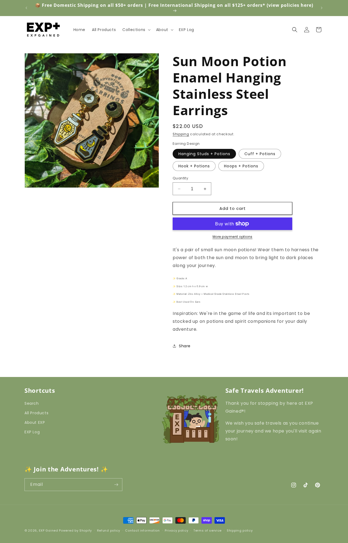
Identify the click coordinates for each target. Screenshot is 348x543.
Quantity (180, 178)
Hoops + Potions (241, 166)
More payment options (233, 236)
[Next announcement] (322, 8)
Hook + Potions (194, 166)
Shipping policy (240, 530)
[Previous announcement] (26, 8)
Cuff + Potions (259, 154)
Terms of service (207, 530)
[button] (136, 29)
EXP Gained (48, 530)
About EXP (34, 422)
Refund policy (108, 530)
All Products (36, 413)
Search (31, 403)
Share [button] (185, 346)
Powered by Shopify (75, 530)
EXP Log (32, 432)
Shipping (181, 134)
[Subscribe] (116, 484)
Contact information (142, 530)
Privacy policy (176, 530)
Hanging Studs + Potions (204, 154)
